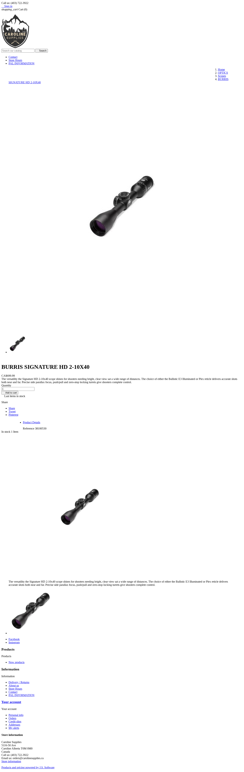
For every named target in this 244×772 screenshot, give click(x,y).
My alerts (14, 727)
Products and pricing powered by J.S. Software (27, 767)
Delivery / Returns (19, 682)
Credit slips (15, 721)
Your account (11, 702)
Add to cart (10, 392)
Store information (11, 761)
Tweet (12, 411)
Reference (29, 428)
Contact (13, 56)
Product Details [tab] (31, 422)
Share (12, 408)
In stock (5, 431)
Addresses (14, 724)
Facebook (14, 639)
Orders (12, 718)
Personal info (16, 715)
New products (16, 662)
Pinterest (13, 414)
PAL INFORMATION (21, 63)
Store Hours (15, 60)
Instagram (14, 642)
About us (14, 685)
